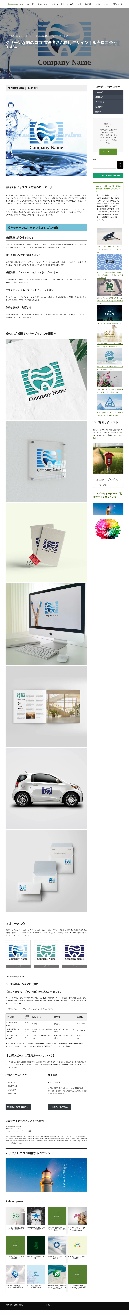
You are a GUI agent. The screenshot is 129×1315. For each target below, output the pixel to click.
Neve (7, 1312)
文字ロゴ (108, 112)
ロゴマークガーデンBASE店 (108, 175)
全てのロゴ (98, 92)
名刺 (62, 4)
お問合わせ (115, 4)
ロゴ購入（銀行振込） (59, 1107)
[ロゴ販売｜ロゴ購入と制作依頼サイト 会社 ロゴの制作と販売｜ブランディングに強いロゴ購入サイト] (15, 4)
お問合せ (49, 1305)
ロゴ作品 (70, 4)
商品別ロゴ (98, 107)
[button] (34, 4)
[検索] (121, 4)
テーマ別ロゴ (108, 102)
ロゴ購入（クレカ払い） (18, 1107)
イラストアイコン (102, 4)
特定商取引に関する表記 (14, 1305)
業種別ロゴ (108, 97)
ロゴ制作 (55, 4)
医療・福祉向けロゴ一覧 (19, 36)
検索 (94, 159)
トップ (8, 36)
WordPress (24, 1312)
